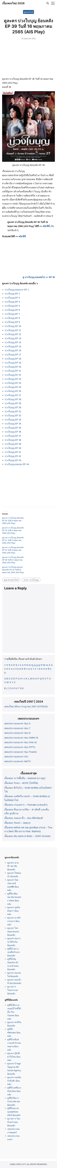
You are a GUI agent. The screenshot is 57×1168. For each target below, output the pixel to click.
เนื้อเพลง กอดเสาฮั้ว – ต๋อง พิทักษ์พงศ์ (23, 818)
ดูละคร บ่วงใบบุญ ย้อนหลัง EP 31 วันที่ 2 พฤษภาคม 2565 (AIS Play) (13, 540)
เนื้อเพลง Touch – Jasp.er (17, 823)
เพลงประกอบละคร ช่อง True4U (20, 752)
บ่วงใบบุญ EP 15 (13, 346)
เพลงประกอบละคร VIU (16, 756)
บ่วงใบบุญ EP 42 (13, 456)
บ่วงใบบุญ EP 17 (13, 354)
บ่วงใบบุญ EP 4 (12, 302)
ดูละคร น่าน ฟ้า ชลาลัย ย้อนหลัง (13, 866)
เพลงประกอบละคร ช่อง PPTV (19, 747)
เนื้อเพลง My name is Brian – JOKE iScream (27, 836)
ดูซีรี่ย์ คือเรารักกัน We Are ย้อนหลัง (13, 1101)
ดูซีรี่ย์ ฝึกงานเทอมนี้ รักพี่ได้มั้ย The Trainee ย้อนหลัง (14, 1012)
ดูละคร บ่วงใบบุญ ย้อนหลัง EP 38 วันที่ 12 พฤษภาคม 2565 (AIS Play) (13, 560)
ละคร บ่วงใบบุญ (31, 579)
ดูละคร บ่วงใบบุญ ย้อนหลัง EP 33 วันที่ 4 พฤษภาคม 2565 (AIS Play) (13, 530)
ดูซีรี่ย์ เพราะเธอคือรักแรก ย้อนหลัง (13, 952)
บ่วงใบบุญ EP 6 (12, 310)
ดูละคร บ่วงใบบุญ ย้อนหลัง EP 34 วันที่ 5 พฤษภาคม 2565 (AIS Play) (13, 520)
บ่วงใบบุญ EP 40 (13, 448)
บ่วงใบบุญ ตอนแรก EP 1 (17, 289)
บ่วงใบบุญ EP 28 (13, 399)
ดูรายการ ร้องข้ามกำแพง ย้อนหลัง (13, 1122)
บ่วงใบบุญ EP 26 (13, 391)
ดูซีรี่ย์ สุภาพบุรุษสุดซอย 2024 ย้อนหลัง (13, 1111)
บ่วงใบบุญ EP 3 (12, 298)
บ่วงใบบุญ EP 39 (13, 444)
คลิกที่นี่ (46, 226)
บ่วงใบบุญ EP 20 (13, 367)
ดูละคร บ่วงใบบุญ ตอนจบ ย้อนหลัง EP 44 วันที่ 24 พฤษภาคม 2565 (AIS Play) (13, 569)
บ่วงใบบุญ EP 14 (13, 342)
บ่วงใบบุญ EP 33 (13, 419)
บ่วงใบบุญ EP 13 (13, 338)
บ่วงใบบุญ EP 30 (13, 407)
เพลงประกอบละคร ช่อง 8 (17, 733)
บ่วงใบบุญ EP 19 (13, 362)
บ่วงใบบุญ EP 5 (12, 306)
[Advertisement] (28, 59)
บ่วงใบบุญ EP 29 (13, 403)
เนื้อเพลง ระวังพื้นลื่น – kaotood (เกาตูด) (24, 778)
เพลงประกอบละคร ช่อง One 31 (20, 742)
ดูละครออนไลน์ (11, 579)
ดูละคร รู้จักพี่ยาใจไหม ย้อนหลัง (13, 1056)
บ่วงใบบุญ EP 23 (13, 379)
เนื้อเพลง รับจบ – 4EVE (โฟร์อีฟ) (21, 783)
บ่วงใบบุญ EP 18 (13, 359)
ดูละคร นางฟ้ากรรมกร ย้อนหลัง (14, 921)
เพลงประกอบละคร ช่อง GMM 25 (21, 737)
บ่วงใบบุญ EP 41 (13, 452)
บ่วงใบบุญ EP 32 (13, 415)
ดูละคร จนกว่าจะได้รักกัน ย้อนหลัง (14, 941)
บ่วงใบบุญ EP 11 (13, 330)
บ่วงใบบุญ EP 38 (13, 440)
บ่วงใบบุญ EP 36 (13, 432)
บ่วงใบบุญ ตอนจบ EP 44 (17, 464)
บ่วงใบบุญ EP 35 (13, 428)
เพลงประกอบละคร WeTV (17, 761)
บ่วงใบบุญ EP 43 (13, 460)
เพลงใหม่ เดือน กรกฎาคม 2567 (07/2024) (26, 706)
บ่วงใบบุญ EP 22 (13, 375)
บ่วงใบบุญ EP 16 (13, 350)
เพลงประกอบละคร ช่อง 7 (17, 728)
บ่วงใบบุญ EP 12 (13, 334)
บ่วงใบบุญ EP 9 (12, 322)
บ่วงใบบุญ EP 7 (12, 314)
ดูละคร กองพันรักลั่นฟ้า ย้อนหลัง (14, 1080)
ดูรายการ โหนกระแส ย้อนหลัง (12, 990)
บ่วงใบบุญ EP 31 (13, 411)
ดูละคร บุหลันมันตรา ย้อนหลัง (13, 910)
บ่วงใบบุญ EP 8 (12, 318)
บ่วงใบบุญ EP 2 (12, 293)
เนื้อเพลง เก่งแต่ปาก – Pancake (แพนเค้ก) (25, 804)
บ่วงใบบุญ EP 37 (13, 436)
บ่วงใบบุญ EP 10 (13, 326)
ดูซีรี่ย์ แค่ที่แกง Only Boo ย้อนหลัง (14, 1091)
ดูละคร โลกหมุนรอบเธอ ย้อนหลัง (13, 931)
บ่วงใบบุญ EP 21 (13, 371)
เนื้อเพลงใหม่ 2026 (13, 3)
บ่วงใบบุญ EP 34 (13, 423)
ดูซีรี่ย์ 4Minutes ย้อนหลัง (13, 1032)
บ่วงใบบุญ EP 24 (13, 383)
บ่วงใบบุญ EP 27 (13, 395)
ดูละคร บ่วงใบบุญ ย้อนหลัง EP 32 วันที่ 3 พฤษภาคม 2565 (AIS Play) (13, 550)
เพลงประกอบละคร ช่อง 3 (17, 723)
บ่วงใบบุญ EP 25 (13, 387)
